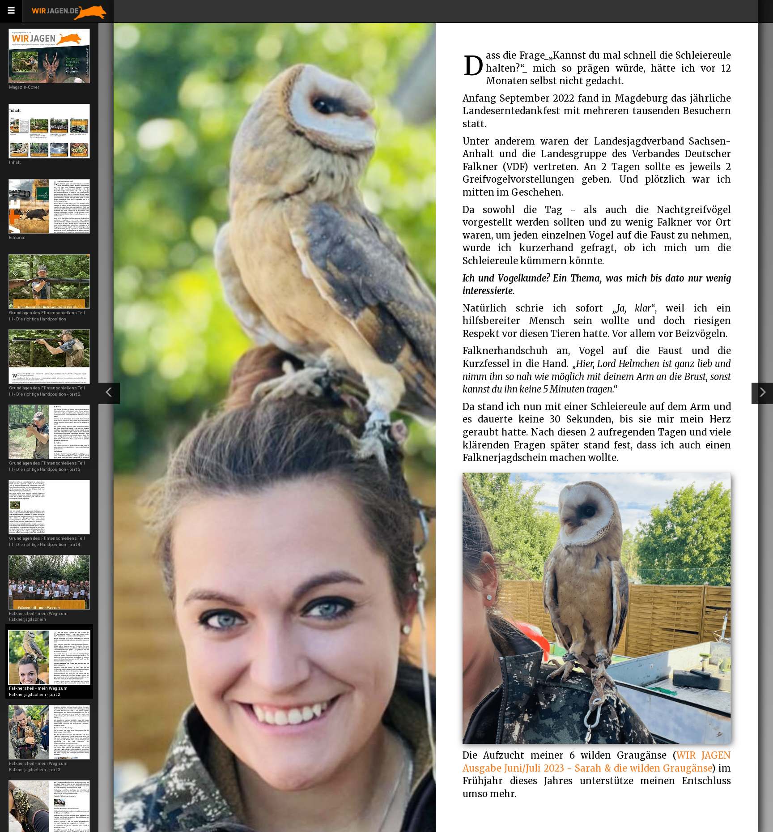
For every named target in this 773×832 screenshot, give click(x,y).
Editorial (17, 237)
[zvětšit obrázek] (597, 607)
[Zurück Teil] (109, 393)
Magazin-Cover (24, 87)
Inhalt (15, 162)
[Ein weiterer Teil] (762, 393)
